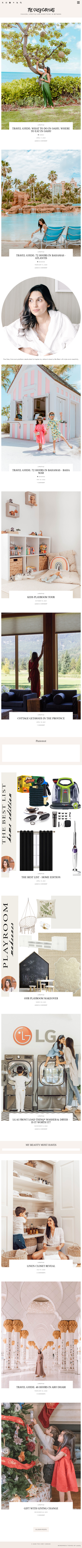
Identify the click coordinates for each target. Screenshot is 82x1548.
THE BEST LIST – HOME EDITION (41, 877)
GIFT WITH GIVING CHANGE (41, 1508)
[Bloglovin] (13, 3)
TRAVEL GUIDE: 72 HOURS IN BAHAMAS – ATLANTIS (41, 257)
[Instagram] (6, 3)
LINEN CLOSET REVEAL (41, 1266)
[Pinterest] (10, 3)
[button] (79, 2)
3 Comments (41, 1394)
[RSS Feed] (17, 3)
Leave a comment (41, 141)
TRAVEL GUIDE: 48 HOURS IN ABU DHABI (41, 1387)
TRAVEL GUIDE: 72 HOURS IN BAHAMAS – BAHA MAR (41, 472)
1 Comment (41, 482)
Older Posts (41, 1529)
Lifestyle (41, 125)
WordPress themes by (69, 1545)
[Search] (21, 3)
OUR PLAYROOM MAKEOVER (41, 998)
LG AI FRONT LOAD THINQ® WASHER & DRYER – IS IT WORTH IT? (41, 1121)
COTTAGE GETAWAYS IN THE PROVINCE (41, 718)
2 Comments (41, 1272)
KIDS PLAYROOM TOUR (41, 597)
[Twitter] (3, 3)
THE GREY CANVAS (41, 10)
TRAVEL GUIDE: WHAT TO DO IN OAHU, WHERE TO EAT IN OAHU (41, 130)
